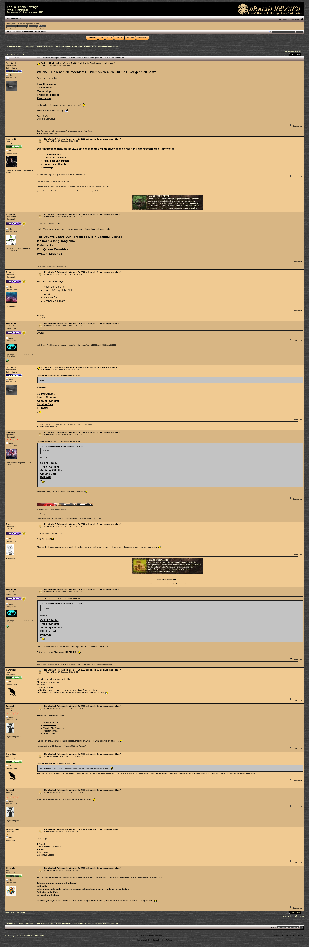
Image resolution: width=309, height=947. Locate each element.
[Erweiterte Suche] (269, 31)
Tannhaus (10, 432)
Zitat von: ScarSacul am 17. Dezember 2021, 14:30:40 (58, 441)
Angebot (41, 318)
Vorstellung (41, 514)
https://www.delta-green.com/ (49, 533)
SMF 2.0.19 (133, 936)
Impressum (28, 936)
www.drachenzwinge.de (17, 10)
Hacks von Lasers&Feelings (75, 889)
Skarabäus (11, 868)
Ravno (9, 524)
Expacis (10, 272)
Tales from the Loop (49, 895)
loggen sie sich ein (15, 24)
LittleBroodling (12, 829)
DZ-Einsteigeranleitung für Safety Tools (51, 266)
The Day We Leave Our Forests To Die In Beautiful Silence (79, 236)
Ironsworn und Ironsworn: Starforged (58, 883)
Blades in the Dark (48, 892)
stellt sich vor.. (48, 133)
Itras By (43, 886)
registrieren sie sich (32, 24)
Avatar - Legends (49, 253)
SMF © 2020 (143, 936)
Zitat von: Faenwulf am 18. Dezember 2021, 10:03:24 (58, 763)
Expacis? (41, 315)
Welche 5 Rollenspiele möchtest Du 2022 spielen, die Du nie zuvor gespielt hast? (78, 63)
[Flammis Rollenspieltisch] (7, 361)
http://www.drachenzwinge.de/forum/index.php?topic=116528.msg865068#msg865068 (84, 345)
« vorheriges (288, 51)
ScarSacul (11, 63)
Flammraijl (11, 323)
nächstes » (299, 51)
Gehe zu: (273, 927)
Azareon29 (11, 139)
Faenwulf (10, 706)
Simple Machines (155, 936)
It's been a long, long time (56, 241)
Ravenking (11, 670)
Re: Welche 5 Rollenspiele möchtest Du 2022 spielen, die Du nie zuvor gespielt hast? (82, 139)
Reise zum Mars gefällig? (167, 579)
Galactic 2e (45, 245)
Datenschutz (39, 936)
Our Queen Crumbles (52, 249)
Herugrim (10, 214)
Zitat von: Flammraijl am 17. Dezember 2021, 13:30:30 (58, 375)
